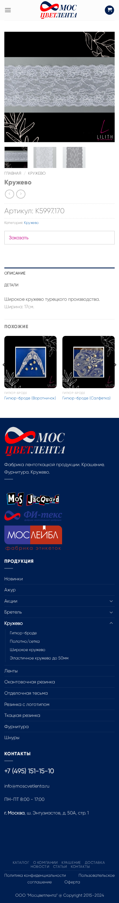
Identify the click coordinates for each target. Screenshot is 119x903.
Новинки (13, 579)
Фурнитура (16, 726)
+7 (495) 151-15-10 (29, 771)
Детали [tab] (11, 285)
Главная (12, 173)
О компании (45, 863)
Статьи (60, 867)
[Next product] (9, 194)
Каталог (21, 863)
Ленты (11, 671)
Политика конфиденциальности (35, 875)
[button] (7, 10)
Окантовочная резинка (29, 682)
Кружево (37, 173)
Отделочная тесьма (26, 693)
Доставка (95, 863)
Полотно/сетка (25, 641)
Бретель (13, 612)
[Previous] (14, 87)
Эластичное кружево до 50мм (39, 658)
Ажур (10, 589)
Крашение (71, 863)
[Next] (105, 87)
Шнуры (11, 737)
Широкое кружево (27, 649)
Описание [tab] (14, 273)
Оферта (72, 882)
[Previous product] (20, 194)
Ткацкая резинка (22, 715)
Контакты (80, 867)
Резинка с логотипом (26, 704)
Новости (40, 867)
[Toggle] (111, 600)
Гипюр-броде (23, 633)
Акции (10, 601)
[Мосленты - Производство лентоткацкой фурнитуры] (58, 10)
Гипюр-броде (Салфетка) (86, 398)
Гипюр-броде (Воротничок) (30, 398)
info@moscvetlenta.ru (26, 786)
